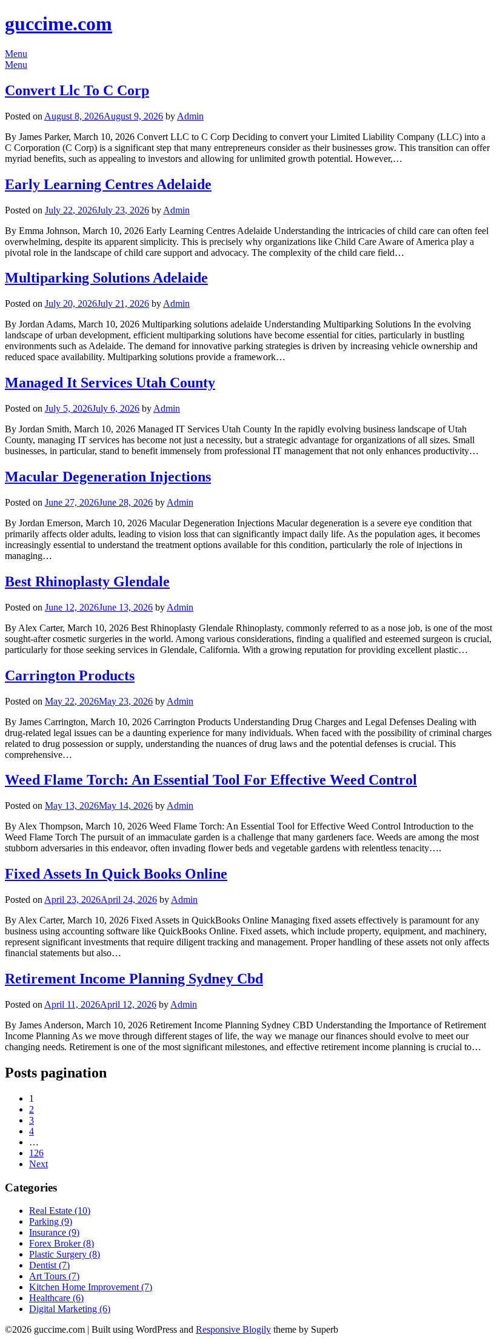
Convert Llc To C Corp (77, 90)
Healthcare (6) (56, 1298)
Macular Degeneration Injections (108, 476)
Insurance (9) (54, 1232)
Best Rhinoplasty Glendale (87, 581)
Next (38, 1164)
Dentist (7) (49, 1265)
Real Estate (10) (59, 1210)
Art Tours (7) (54, 1276)
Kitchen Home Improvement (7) (90, 1287)
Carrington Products (70, 675)
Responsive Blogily (233, 1329)
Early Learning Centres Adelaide (108, 184)
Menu (16, 54)
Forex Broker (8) (61, 1243)
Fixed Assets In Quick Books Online (116, 874)
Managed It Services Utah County (110, 382)
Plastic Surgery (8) (64, 1254)
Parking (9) (50, 1221)
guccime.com (58, 24)
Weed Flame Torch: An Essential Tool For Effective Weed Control (211, 780)
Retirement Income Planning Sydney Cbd (134, 979)
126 (36, 1153)
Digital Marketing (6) (69, 1309)
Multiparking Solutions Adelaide (106, 278)
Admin (190, 116)
